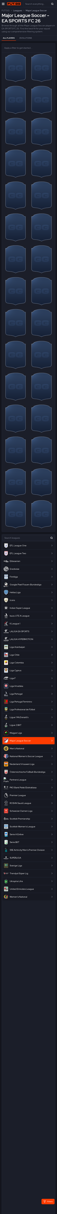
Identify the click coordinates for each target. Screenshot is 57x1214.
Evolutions (26, 38)
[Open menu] (3, 4)
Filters (50, 1201)
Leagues (17, 10)
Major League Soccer (36, 10)
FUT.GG (6, 10)
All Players (9, 38)
